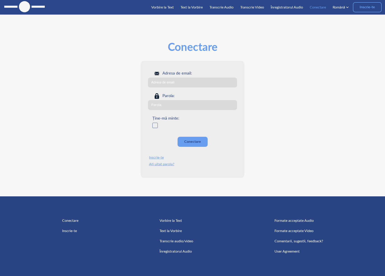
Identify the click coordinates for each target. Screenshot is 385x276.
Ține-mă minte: (165, 118)
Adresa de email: (177, 73)
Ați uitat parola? (161, 164)
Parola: (168, 96)
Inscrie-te (367, 7)
